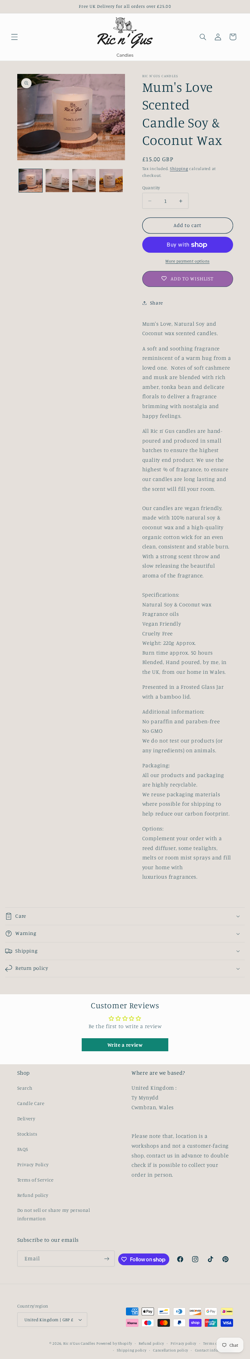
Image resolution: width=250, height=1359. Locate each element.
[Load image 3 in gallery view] (84, 180)
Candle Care (31, 1103)
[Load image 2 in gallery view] (57, 180)
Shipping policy (131, 1350)
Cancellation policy (170, 1350)
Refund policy (33, 1195)
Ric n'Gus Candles (79, 1343)
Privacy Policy (33, 1164)
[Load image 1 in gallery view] (30, 180)
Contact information (214, 1350)
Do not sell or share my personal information (53, 1214)
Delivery (26, 1118)
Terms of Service (35, 1179)
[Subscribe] (106, 1259)
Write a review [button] (125, 1044)
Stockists (27, 1134)
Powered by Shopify (114, 1343)
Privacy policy (183, 1343)
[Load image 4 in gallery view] (111, 180)
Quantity (151, 187)
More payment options (187, 261)
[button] (14, 36)
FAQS (23, 1149)
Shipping (179, 168)
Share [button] (156, 302)
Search (25, 1088)
